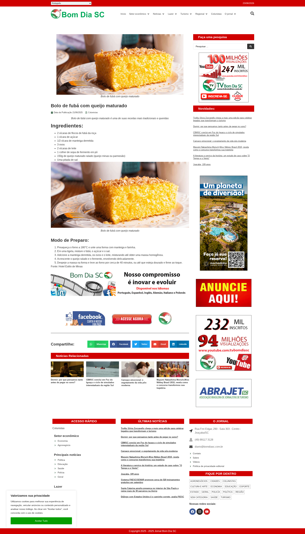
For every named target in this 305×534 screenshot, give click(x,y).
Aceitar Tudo (41, 521)
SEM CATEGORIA (199, 497)
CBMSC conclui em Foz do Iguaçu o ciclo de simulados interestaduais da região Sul (100, 383)
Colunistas (93, 112)
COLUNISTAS (229, 481)
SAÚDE (214, 497)
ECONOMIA (216, 486)
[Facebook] (192, 511)
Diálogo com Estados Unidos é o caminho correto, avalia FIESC (152, 497)
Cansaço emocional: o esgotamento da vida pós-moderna (134, 383)
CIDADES (215, 481)
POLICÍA (216, 492)
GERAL (205, 492)
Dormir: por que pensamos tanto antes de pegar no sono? (219, 126)
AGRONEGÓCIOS (198, 481)
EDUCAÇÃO (231, 486)
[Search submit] (250, 46)
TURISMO (225, 497)
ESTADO (194, 492)
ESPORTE (245, 486)
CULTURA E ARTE (199, 486)
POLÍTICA (228, 492)
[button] (97, 344)
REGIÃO (240, 492)
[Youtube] (207, 511)
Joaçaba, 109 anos (202, 164)
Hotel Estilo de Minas (71, 266)
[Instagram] (200, 511)
